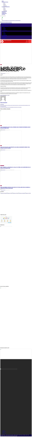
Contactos (4, 12)
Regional (4, 8)
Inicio (3, 25)
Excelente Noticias (5, 26)
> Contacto (3, 430)
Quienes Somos (4, 13)
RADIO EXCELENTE (3, 73)
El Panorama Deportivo (6, 6)
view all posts (2, 104)
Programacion (4, 11)
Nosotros (3, 14)
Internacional (5, 5)
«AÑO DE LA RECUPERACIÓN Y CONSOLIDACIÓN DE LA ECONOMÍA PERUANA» (11, 20)
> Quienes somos (4, 433)
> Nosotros (3, 432)
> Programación (4, 431)
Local (4, 7)
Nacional (4, 9)
